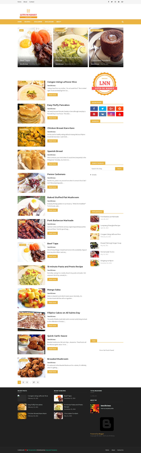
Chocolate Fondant (100, 60)
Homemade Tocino (107, 252)
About (25, 2)
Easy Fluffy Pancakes (58, 105)
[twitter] (112, 2)
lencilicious (51, 86)
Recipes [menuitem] (27, 22)
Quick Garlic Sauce (57, 336)
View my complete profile (107, 408)
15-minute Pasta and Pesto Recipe (68, 59)
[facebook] (108, 2)
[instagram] (115, 2)
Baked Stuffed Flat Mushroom (63, 197)
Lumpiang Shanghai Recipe (110, 225)
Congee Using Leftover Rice (62, 82)
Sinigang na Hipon (106, 261)
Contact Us (120, 450)
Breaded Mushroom (57, 359)
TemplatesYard (32, 450)
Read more (52, 95)
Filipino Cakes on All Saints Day (63, 313)
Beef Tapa (25, 60)
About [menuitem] (58, 22)
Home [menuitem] (20, 22)
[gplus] (122, 2)
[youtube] (119, 114)
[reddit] (119, 108)
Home (19, 2)
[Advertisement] (83, 11)
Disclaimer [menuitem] (38, 22)
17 (34, 382)
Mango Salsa (53, 290)
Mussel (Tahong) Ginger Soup (110, 243)
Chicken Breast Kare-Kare (60, 128)
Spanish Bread (55, 151)
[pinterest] (119, 2)
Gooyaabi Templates (51, 450)
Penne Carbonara (56, 174)
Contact (31, 2)
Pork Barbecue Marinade (60, 220)
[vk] (102, 114)
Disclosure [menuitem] (49, 22)
